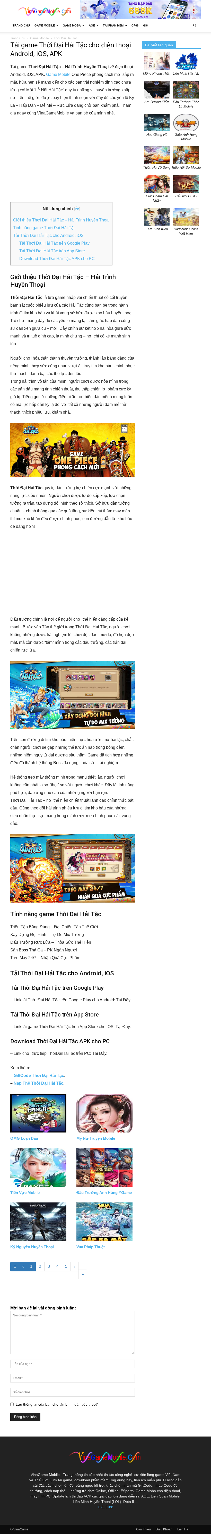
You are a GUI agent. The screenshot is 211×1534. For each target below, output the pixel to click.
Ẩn (77, 209)
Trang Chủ (21, 25)
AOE (92, 25)
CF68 (134, 25)
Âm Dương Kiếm (156, 102)
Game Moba (72, 25)
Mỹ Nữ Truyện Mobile (95, 1138)
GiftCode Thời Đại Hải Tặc (39, 1075)
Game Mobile (44, 25)
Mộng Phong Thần (156, 73)
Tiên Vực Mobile (25, 1192)
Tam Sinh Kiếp (157, 229)
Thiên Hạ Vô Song (156, 168)
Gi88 (109, 1507)
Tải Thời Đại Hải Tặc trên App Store (52, 251)
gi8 (145, 25)
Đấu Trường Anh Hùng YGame (104, 1192)
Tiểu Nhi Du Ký (186, 196)
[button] (194, 25)
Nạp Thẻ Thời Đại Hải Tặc (38, 1083)
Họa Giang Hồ (156, 135)
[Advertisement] (72, 160)
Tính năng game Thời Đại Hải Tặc (44, 228)
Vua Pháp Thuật (90, 1247)
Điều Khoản (164, 1529)
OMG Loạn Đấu (24, 1138)
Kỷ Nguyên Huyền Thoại (32, 1247)
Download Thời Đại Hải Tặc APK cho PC (57, 258)
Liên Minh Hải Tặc (186, 73)
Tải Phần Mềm (113, 25)
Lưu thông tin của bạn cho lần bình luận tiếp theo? (57, 1404)
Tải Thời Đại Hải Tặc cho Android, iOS (48, 235)
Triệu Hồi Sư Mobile (186, 168)
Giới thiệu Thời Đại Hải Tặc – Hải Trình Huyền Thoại (61, 220)
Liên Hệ (182, 1529)
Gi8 (100, 1507)
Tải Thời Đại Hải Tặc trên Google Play (54, 243)
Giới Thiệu (143, 1529)
